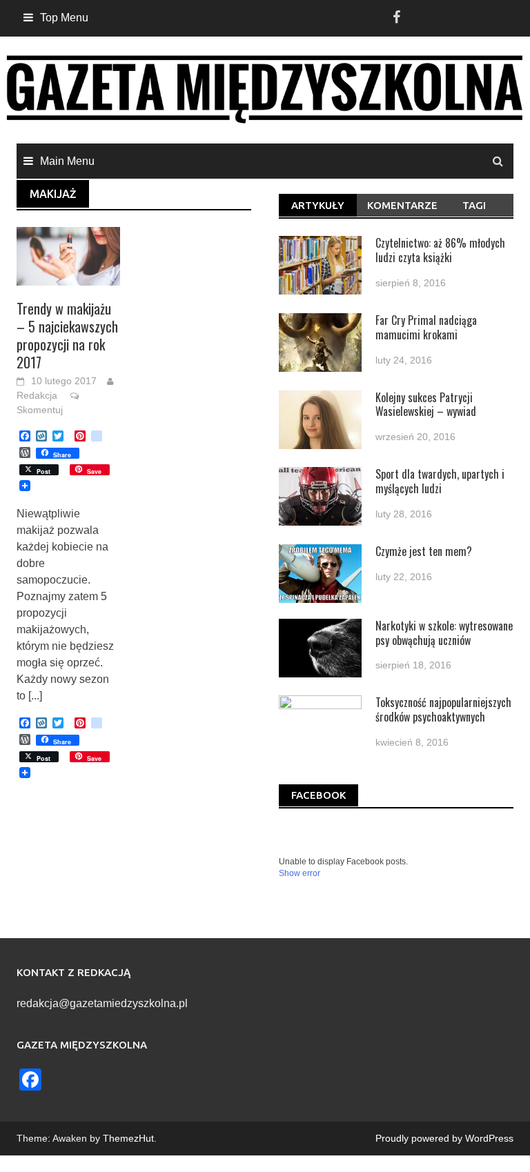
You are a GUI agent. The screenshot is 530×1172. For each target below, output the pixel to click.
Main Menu (67, 161)
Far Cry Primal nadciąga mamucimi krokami (426, 327)
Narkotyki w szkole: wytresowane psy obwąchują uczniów (444, 632)
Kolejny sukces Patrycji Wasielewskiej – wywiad (425, 404)
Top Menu (64, 17)
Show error (299, 873)
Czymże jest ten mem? (423, 551)
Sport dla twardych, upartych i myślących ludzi (439, 481)
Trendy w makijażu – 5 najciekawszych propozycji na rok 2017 (67, 335)
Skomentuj (40, 409)
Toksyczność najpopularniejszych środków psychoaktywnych (443, 709)
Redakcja (37, 395)
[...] (35, 696)
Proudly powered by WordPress (444, 1138)
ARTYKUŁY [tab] (317, 205)
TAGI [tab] (474, 205)
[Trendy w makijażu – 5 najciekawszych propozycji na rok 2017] (68, 255)
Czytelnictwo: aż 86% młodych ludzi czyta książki (440, 250)
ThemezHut (128, 1138)
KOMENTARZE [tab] (401, 205)
